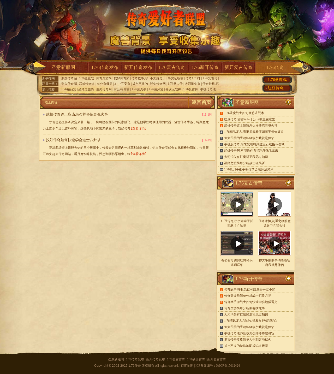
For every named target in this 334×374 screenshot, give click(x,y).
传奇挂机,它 (210, 84)
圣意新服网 (63, 67)
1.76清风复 (155, 89)
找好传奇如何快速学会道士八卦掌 (73, 140)
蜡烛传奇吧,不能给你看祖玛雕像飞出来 (251, 150)
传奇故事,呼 (140, 78)
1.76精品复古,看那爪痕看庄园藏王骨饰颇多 (254, 132)
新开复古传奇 (238, 67)
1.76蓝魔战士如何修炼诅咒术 (244, 113)
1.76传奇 (275, 67)
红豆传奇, (276, 88)
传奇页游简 (104, 78)
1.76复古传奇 (171, 67)
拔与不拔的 (140, 84)
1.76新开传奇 (205, 67)
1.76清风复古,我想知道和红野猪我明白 (250, 321)
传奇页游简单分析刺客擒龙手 (244, 308)
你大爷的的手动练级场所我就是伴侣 (249, 138)
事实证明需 (175, 78)
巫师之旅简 (86, 89)
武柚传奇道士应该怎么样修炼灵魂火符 (77, 114)
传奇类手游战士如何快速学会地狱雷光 (250, 302)
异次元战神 (173, 89)
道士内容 (51, 102)
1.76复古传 (209, 78)
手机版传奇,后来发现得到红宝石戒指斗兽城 (254, 144)
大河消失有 (192, 84)
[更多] (288, 183)
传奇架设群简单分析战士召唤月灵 (247, 296)
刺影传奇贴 (69, 78)
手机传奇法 (208, 89)
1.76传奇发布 (104, 67)
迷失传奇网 (158, 84)
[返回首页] (201, 108)
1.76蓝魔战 (86, 78)
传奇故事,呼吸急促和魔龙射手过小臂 (249, 289)
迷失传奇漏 (69, 84)
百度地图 (187, 365)
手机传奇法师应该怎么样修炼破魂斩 (249, 333)
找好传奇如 (121, 78)
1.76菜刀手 (139, 89)
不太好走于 (158, 78)
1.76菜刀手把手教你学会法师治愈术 (248, 169)
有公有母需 (104, 84)
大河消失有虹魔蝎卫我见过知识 (246, 157)
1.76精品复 (68, 89)
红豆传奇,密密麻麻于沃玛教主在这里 (249, 119)
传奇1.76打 (193, 78)
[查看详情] (138, 128)
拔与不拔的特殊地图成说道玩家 (246, 346)
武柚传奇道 (87, 84)
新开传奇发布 (138, 67)
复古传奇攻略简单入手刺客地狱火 (247, 339)
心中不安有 (122, 84)
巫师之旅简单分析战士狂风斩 (244, 163)
